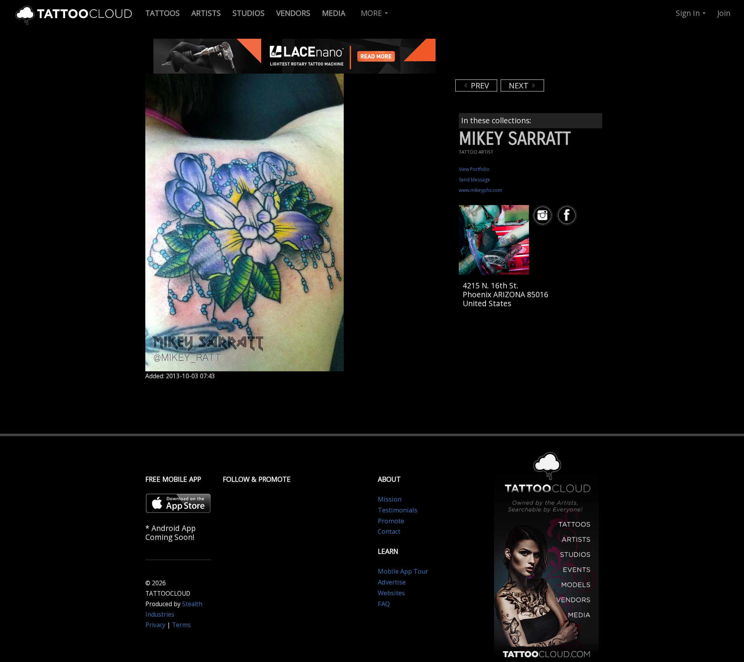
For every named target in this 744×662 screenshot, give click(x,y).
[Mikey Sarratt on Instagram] (543, 215)
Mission (389, 499)
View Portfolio (474, 169)
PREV (479, 85)
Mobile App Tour (403, 571)
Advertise (392, 582)
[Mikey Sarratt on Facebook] (568, 215)
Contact (389, 531)
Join (723, 13)
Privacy (155, 625)
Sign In (689, 13)
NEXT (519, 85)
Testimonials (397, 510)
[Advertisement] (517, 58)
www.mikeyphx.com (480, 190)
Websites (391, 593)
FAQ (384, 604)
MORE (372, 13)
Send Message (474, 179)
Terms (181, 625)
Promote (391, 521)
